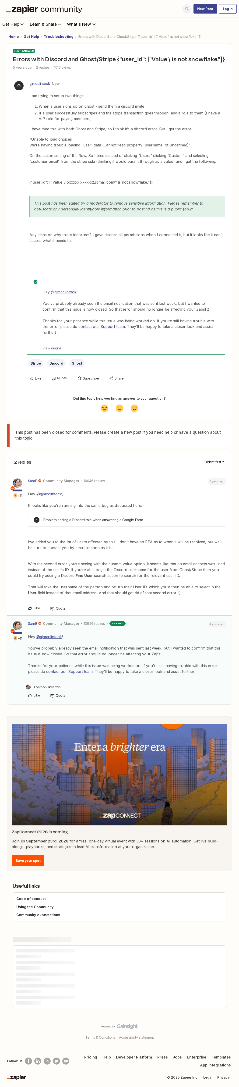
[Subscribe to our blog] (47, 1061)
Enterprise (196, 1057)
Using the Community (35, 907)
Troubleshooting (59, 36)
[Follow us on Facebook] (28, 1061)
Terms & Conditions (100, 1037)
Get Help (10, 24)
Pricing (90, 1057)
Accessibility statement (136, 1037)
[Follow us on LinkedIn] (37, 1061)
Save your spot (28, 861)
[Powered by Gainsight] (119, 1027)
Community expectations (38, 915)
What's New (79, 24)
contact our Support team (101, 326)
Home (13, 36)
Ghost (77, 363)
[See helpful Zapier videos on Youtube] (65, 1061)
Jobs (177, 1057)
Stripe (36, 363)
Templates (221, 1057)
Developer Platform (134, 1057)
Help (106, 1057)
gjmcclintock (39, 83)
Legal (207, 1077)
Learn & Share (43, 24)
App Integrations (215, 1065)
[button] (205, 9)
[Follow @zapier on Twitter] (56, 1061)
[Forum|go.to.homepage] (45, 9)
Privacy (223, 1077)
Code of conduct (31, 898)
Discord (56, 363)
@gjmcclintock (63, 292)
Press (162, 1057)
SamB (32, 481)
